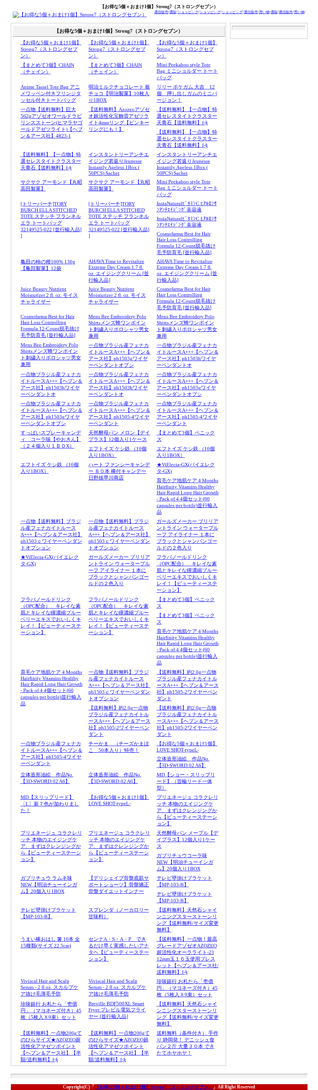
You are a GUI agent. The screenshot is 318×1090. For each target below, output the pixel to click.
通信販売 (161, 12)
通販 (172, 12)
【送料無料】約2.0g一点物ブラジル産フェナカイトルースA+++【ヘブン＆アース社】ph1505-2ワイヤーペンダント (188, 685)
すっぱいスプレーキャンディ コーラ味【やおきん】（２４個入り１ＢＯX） (51, 439)
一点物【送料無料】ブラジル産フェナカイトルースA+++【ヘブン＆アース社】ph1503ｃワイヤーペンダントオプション (52, 535)
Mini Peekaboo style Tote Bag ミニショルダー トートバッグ (187, 71)
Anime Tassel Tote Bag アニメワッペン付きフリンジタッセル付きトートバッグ (51, 93)
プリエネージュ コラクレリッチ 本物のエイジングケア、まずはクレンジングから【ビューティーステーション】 (187, 811)
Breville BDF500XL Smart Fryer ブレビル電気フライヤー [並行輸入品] (117, 1010)
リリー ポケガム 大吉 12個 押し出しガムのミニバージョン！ (187, 93)
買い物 (264, 12)
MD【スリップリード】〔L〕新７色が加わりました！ (50, 804)
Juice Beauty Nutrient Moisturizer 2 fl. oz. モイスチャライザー (49, 295)
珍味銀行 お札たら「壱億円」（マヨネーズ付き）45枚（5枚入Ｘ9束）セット (187, 988)
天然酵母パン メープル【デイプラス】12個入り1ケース (187, 839)
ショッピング (188, 12)
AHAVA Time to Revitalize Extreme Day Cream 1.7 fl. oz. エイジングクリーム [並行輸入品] (118, 271)
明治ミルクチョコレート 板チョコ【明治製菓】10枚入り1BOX (119, 93)
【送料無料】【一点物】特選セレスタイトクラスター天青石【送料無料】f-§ (187, 116)
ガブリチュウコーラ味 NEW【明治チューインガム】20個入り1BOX (185, 862)
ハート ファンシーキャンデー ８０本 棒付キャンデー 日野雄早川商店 (119, 471)
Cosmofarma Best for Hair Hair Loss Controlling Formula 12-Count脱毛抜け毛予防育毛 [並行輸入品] (186, 243)
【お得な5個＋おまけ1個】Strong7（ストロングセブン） (51, 49)
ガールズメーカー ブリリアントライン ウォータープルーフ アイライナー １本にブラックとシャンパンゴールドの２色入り (187, 535)
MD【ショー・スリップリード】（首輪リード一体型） (186, 781)
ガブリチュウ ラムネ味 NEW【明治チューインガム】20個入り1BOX (49, 884)
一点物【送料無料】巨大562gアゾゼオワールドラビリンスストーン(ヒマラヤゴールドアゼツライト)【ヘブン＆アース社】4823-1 (52, 123)
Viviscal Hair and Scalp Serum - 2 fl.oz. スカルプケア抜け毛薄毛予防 (49, 987)
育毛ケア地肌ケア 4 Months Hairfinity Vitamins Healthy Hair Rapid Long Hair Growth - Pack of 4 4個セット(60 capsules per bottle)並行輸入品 (188, 496)
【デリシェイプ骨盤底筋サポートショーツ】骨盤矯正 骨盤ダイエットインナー (118, 884)
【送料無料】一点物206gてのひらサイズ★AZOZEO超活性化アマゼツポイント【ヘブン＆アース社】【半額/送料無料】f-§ (51, 1046)
